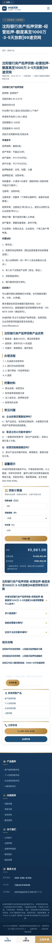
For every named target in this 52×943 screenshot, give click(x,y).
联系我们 (8, 854)
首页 (4, 50)
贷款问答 (8, 809)
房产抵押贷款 (10, 698)
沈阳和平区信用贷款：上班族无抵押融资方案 (22, 649)
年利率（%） (10, 525)
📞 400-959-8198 (26, 731)
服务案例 (8, 820)
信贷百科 (8, 815)
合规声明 (8, 843)
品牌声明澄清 (10, 849)
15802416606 (22, 885)
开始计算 (26, 539)
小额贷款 (8, 713)
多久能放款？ (11, 613)
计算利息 (26, 941)
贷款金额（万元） (12, 500)
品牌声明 (33, 929)
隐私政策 (8, 860)
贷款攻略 (8, 804)
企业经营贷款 (10, 708)
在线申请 (13, 682)
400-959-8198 (31, 683)
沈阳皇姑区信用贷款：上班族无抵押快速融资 (22, 656)
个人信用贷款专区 (12, 775)
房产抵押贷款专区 (12, 770)
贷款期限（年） (11, 513)
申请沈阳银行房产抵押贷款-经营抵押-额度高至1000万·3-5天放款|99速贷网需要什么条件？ (24, 600)
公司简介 (8, 838)
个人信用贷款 (10, 703)
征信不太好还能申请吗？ (16, 632)
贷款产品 (10, 50)
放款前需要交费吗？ (14, 622)
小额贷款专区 (10, 786)
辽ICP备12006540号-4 (17, 929)
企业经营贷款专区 (12, 781)
